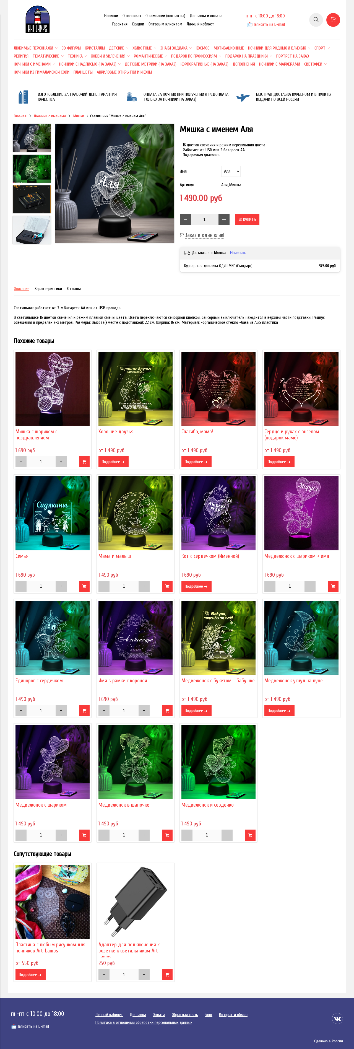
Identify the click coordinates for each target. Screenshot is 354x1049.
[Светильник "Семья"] (52, 513)
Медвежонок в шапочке (123, 805)
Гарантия (119, 24)
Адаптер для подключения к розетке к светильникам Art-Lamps (129, 951)
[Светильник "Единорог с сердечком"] (52, 638)
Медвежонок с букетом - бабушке (218, 681)
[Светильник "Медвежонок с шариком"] (52, 762)
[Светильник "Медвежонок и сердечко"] (218, 762)
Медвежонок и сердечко (207, 805)
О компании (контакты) (165, 15)
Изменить (238, 253)
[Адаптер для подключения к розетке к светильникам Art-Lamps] (135, 902)
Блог (208, 1014)
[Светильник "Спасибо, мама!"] (218, 389)
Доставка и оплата (206, 15)
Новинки (111, 15)
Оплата (159, 1014)
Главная (20, 116)
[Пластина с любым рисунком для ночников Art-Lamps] (52, 902)
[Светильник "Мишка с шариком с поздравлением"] (52, 389)
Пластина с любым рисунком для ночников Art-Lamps (50, 948)
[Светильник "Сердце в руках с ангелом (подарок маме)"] (301, 389)
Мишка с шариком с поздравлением (36, 435)
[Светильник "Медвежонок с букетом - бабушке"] (218, 638)
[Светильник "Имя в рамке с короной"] (135, 638)
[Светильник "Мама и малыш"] (135, 513)
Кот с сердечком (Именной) (210, 556)
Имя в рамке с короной (122, 681)
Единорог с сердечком (39, 681)
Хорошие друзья (116, 432)
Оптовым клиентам (165, 24)
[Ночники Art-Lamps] (37, 31)
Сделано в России (328, 1041)
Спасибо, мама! (197, 432)
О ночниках (132, 15)
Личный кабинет (200, 24)
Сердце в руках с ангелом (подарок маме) (291, 435)
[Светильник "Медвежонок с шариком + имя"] (301, 513)
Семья (21, 556)
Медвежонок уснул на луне (293, 681)
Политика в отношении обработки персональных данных (143, 1022)
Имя (183, 171)
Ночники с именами (50, 116)
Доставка (138, 1014)
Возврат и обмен (233, 1014)
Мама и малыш (114, 556)
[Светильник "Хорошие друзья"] (135, 389)
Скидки (138, 24)
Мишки (78, 116)
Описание (21, 288)
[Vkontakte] (337, 1018)
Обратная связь (185, 1014)
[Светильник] (114, 184)
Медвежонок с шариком (41, 805)
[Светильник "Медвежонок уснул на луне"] (301, 638)
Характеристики (48, 288)
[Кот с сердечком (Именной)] (218, 513)
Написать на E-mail (266, 24)
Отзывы (74, 288)
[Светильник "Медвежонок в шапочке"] (135, 762)
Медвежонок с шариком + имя (296, 556)
